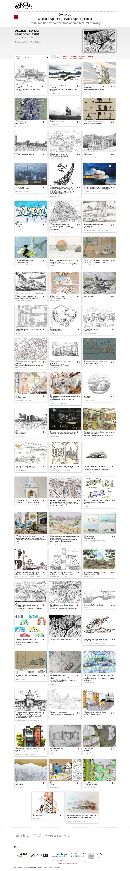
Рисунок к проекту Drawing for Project (27, 32)
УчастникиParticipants (73, 57)
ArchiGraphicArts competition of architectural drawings (65, 22)
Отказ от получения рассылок (52, 867)
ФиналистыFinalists (82, 57)
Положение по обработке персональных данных (28, 867)
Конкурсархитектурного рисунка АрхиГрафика (65, 16)
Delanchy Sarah (36, 42)
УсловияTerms (65, 57)
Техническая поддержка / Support (67, 863)
